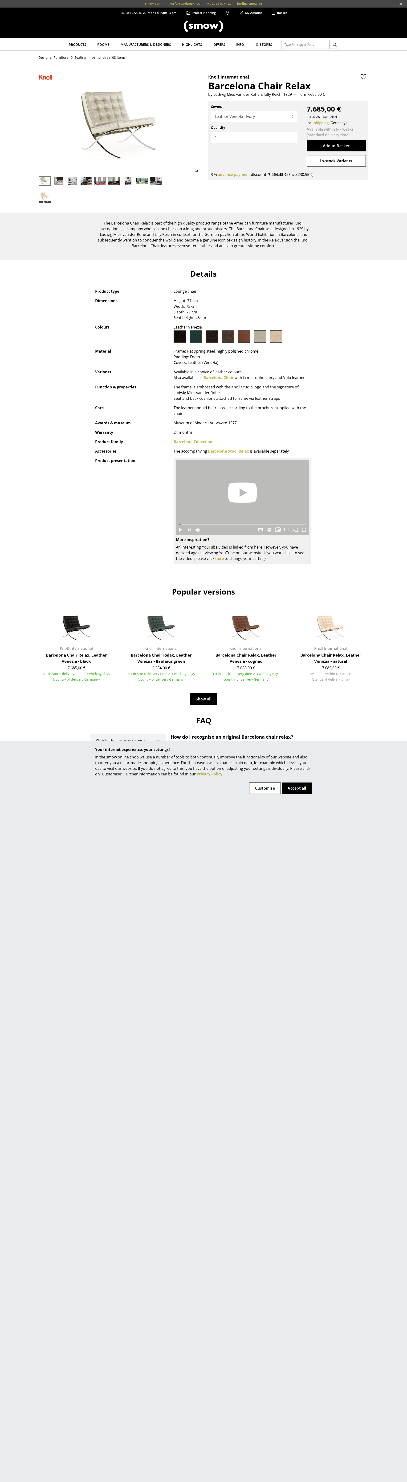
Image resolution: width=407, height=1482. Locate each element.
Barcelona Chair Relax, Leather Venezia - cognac (246, 658)
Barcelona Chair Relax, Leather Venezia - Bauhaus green (161, 658)
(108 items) (109, 57)
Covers (216, 106)
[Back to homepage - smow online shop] (203, 26)
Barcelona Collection (193, 441)
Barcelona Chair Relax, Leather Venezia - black (76, 658)
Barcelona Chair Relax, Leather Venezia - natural (330, 658)
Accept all (297, 788)
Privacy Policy (209, 774)
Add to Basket (336, 145)
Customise (265, 788)
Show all (204, 699)
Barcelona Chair (219, 377)
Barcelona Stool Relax (228, 451)
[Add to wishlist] (363, 76)
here (219, 558)
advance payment (234, 174)
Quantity (218, 127)
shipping (321, 122)
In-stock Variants (336, 160)
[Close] (401, 4)
